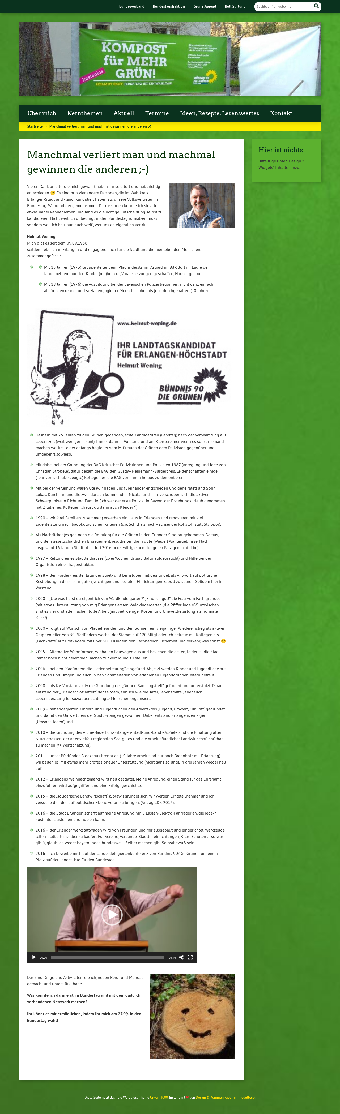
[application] (112, 915)
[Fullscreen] (190, 957)
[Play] (34, 957)
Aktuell (124, 113)
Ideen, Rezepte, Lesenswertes (219, 113)
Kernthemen (85, 113)
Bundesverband (131, 6)
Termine (157, 113)
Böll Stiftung (235, 6)
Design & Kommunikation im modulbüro (225, 1097)
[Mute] (181, 957)
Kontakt (281, 113)
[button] (112, 915)
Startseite (35, 126)
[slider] (107, 957)
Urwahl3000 (159, 1097)
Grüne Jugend (205, 6)
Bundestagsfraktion (169, 6)
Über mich (41, 113)
